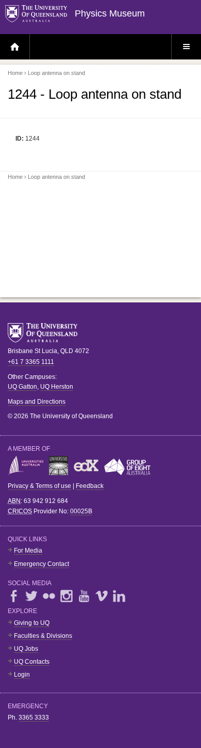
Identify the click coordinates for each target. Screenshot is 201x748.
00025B (81, 511)
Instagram (66, 596)
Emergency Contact (41, 564)
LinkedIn (119, 596)
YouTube (84, 596)
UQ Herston (56, 386)
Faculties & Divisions (43, 635)
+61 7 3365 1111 (31, 361)
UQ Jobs (26, 648)
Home (15, 73)
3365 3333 (34, 717)
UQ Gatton (22, 386)
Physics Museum (110, 13)
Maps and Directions (36, 401)
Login (22, 674)
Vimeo (101, 596)
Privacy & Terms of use (39, 486)
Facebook (14, 596)
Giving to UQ (31, 623)
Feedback (90, 486)
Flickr (49, 596)
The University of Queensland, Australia (46, 333)
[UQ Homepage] (40, 14)
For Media (28, 550)
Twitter (31, 596)
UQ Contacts (31, 661)
